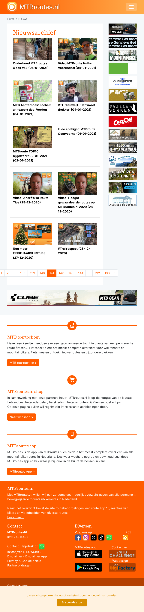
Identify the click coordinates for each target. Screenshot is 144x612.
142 (61, 273)
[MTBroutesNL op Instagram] (86, 537)
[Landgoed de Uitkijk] (123, 201)
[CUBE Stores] (72, 297)
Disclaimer (14, 556)
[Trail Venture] (123, 161)
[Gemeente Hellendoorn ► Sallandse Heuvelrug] (123, 69)
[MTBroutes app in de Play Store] (88, 567)
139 (32, 273)
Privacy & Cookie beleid (24, 561)
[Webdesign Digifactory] (122, 567)
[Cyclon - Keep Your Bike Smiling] (123, 122)
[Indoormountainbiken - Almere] (123, 56)
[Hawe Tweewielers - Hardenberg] (123, 148)
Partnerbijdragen (19, 565)
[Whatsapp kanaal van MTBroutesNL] (109, 537)
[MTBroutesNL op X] (94, 537)
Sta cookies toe (72, 602)
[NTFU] (123, 188)
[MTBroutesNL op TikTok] (101, 537)
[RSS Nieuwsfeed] (125, 537)
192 (97, 273)
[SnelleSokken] (123, 109)
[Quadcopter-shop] (123, 82)
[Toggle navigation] (131, 7)
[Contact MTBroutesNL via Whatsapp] (42, 546)
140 (42, 273)
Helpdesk (27, 546)
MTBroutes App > (22, 471)
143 (71, 273)
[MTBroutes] (13, 7)
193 (107, 273)
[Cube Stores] (123, 30)
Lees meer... (15, 517)
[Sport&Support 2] (123, 135)
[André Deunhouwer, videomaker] (122, 554)
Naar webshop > (21, 417)
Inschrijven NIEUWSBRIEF (25, 552)
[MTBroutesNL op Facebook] (78, 537)
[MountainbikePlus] (123, 95)
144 (80, 273)
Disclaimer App (36, 556)
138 (22, 273)
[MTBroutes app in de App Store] (88, 554)
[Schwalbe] (123, 43)
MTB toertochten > (23, 363)
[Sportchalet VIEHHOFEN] (123, 175)
